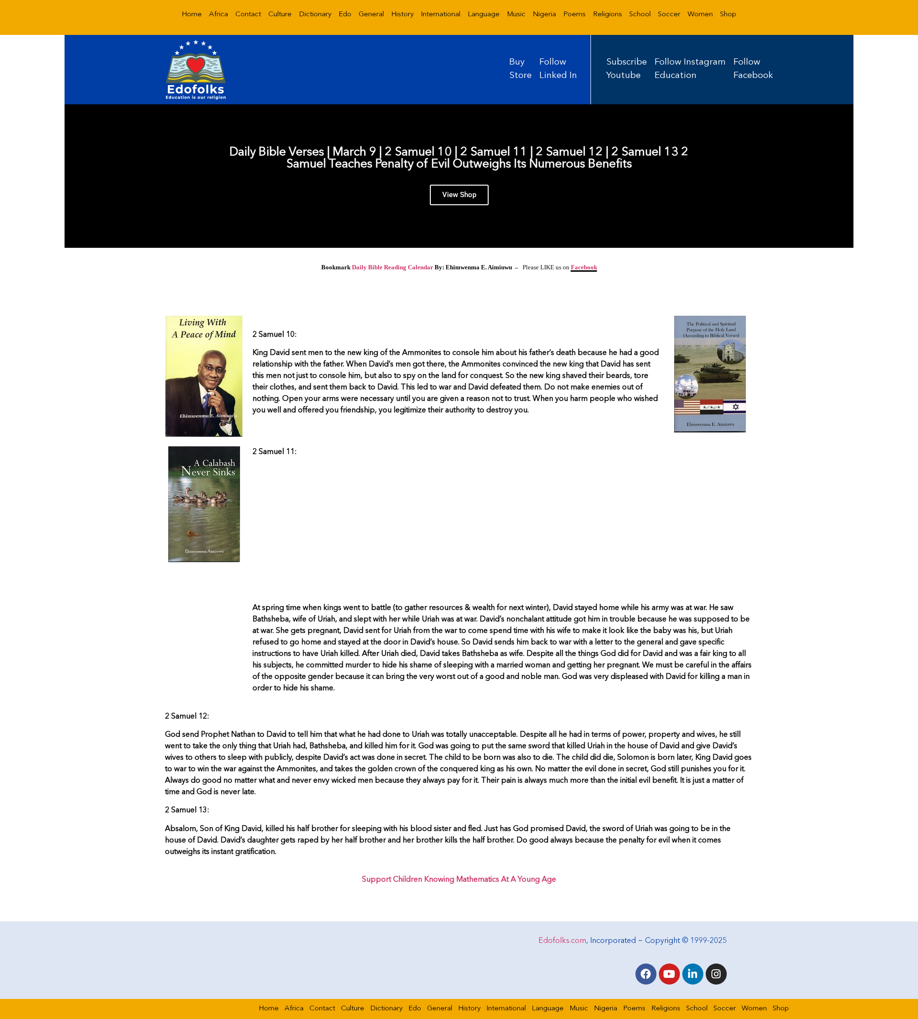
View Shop (459, 194)
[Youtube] (669, 974)
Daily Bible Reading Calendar (392, 267)
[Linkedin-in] (692, 974)
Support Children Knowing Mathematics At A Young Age (459, 880)
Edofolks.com (562, 941)
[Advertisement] (502, 531)
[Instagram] (716, 974)
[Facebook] (645, 974)
